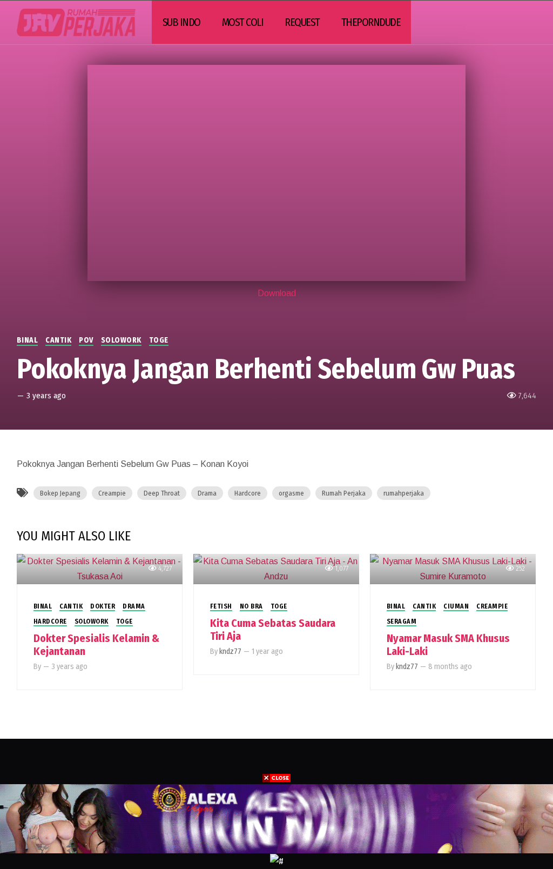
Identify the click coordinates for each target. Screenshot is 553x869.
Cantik (58, 340)
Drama (207, 493)
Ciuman (456, 606)
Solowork (121, 340)
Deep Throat (162, 493)
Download (277, 293)
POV (86, 340)
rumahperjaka (403, 493)
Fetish (221, 606)
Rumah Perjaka (344, 493)
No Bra (251, 606)
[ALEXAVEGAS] (276, 818)
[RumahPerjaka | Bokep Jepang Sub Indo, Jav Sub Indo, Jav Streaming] (76, 22)
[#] (277, 860)
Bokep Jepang (60, 493)
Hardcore (247, 493)
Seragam (402, 621)
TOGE (158, 340)
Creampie (112, 493)
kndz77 (230, 651)
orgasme (291, 493)
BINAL (27, 340)
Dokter (102, 606)
